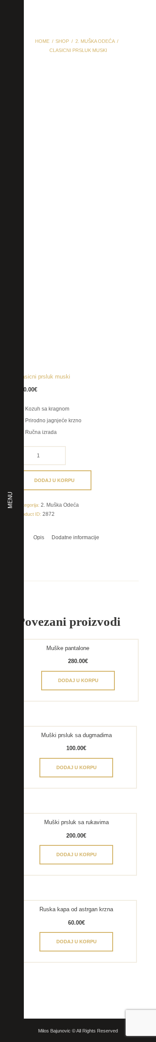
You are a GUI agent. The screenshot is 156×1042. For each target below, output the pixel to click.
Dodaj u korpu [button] (78, 680)
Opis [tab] (38, 537)
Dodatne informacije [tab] (75, 537)
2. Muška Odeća (95, 41)
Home (42, 41)
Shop (62, 41)
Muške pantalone (67, 648)
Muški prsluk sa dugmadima (76, 735)
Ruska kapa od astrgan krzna (76, 909)
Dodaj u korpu (54, 480)
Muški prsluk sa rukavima (76, 822)
